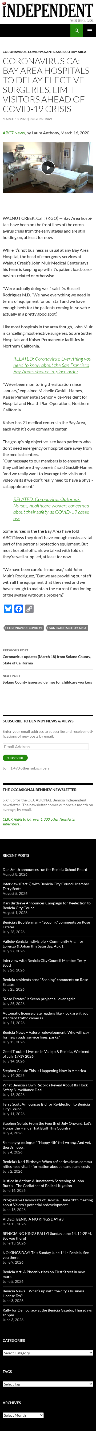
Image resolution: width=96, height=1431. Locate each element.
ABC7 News (14, 132)
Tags (7, 1371)
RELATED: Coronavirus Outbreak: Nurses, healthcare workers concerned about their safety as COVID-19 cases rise (51, 509)
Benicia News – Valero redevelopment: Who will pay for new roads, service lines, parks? (46, 1034)
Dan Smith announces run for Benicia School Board (45, 869)
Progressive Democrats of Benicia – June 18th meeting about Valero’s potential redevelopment (48, 1202)
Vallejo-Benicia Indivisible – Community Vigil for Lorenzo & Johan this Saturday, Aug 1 (43, 943)
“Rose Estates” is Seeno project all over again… (40, 998)
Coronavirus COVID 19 (24, 628)
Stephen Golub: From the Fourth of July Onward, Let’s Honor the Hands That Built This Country (47, 1125)
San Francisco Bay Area (65, 52)
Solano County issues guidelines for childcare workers (47, 679)
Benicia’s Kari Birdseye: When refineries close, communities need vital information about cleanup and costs (48, 1164)
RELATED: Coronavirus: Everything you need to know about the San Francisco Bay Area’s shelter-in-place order (52, 365)
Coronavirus (15, 52)
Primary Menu (89, 30)
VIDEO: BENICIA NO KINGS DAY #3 (33, 1219)
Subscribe (15, 758)
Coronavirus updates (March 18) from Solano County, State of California (47, 656)
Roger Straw (41, 119)
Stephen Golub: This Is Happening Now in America (44, 1070)
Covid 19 (35, 52)
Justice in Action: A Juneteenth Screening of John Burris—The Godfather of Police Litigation (43, 1183)
